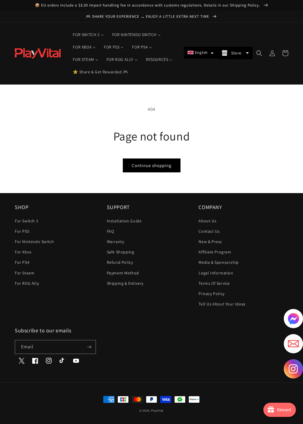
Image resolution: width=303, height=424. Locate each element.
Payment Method (123, 273)
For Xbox (23, 252)
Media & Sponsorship (218, 262)
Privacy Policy (211, 293)
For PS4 (22, 262)
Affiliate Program (215, 252)
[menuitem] (88, 34)
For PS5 (22, 231)
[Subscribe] (89, 347)
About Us (207, 221)
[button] (200, 52)
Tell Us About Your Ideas (222, 304)
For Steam (24, 273)
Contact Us (209, 231)
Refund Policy (120, 262)
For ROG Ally (27, 283)
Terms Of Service (214, 283)
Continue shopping (152, 165)
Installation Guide (124, 221)
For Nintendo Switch (34, 241)
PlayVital (157, 410)
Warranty (115, 241)
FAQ (110, 231)
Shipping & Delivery (125, 283)
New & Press (210, 241)
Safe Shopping (120, 252)
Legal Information (216, 273)
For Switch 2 (26, 221)
